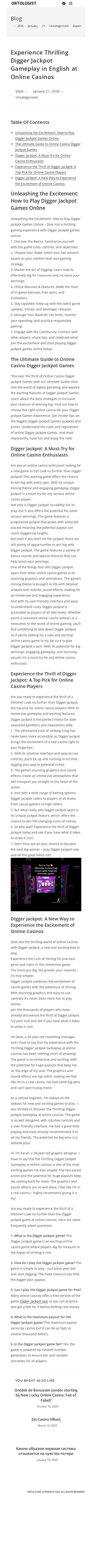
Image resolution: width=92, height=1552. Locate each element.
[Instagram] (70, 3)
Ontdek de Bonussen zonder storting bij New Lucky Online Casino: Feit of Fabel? (46, 1395)
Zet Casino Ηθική (46, 1419)
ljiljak (20, 91)
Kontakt (46, 1520)
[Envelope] (77, 3)
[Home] (12, 26)
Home (46, 1503)
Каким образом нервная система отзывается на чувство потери (46, 1451)
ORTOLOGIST (23, 3)
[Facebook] (64, 3)
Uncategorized (27, 97)
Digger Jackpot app (34, 1301)
